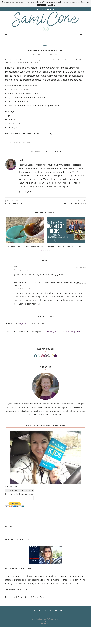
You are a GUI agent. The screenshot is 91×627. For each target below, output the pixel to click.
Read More (51, 5)
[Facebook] (35, 356)
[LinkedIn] (45, 356)
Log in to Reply (81, 267)
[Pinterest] (42, 356)
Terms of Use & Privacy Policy (32, 597)
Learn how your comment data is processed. (63, 331)
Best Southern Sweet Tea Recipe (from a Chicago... (25, 246)
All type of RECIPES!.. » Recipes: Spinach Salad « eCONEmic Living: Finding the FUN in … (48, 284)
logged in (22, 323)
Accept (41, 5)
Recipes (45, 45)
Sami (42, 54)
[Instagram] (52, 356)
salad (9, 142)
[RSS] (55, 356)
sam (16, 266)
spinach (17, 142)
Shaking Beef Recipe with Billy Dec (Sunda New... (66, 246)
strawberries (28, 142)
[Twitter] (39, 356)
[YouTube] (48, 356)
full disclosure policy (68, 583)
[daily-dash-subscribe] (45, 555)
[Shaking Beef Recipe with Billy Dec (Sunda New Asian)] (66, 230)
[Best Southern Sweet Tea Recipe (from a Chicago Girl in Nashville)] (25, 230)
